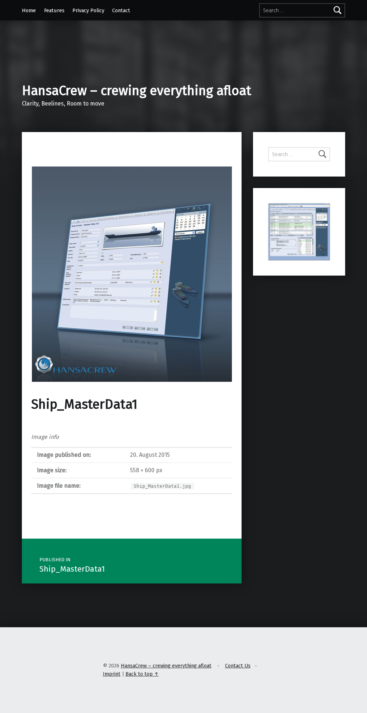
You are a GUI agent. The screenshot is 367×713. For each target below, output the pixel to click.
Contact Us (238, 665)
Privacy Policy (88, 10)
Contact (121, 10)
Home (29, 10)
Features (54, 10)
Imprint (111, 674)
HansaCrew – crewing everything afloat (136, 91)
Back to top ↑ (142, 674)
